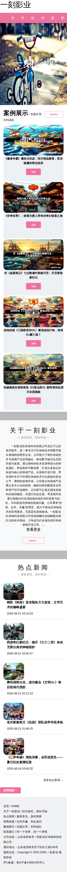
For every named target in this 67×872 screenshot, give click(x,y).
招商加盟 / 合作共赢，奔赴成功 (22, 821)
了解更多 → (33, 541)
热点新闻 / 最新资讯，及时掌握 (22, 816)
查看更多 (33, 529)
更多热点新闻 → (53, 780)
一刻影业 (15, 4)
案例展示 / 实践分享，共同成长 (22, 826)
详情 (33, 172)
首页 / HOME (11, 806)
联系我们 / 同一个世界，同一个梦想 (25, 831)
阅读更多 (54, 114)
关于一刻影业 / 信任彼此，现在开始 (25, 811)
